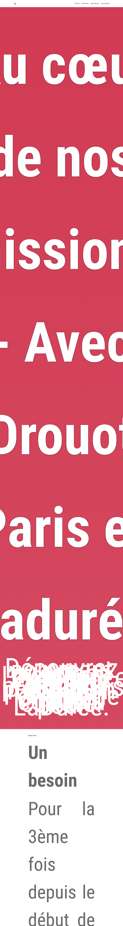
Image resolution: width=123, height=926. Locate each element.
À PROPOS (77, 3)
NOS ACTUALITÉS (95, 3)
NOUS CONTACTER (105, 3)
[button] (85, 3)
